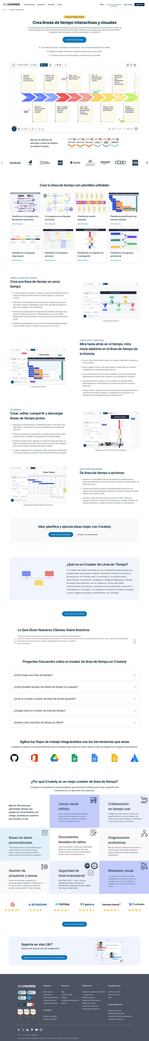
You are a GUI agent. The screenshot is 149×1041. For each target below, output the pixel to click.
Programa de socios (49, 1000)
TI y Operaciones (87, 995)
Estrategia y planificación (116, 1013)
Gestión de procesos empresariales (119, 1016)
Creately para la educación (91, 1009)
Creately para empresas (116, 1019)
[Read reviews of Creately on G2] (30, 1004)
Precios (59, 4)
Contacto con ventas (113, 4)
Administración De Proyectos (91, 1000)
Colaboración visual (114, 1011)
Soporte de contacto (50, 1019)
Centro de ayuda (66, 995)
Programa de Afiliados (50, 1003)
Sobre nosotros (48, 992)
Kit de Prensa (47, 995)
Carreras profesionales (50, 997)
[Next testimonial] (134, 641)
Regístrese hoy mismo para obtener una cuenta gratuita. (44, 957)
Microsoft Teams (114, 995)
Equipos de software (89, 1003)
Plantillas (51, 4)
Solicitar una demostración (87, 535)
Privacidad (25, 1035)
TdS (19, 1035)
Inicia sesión (128, 4)
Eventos (63, 1003)
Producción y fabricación (90, 1006)
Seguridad (34, 1035)
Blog (62, 992)
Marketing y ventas (88, 997)
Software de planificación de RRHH (93, 992)
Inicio (4, 9)
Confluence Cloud (114, 992)
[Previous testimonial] (15, 641)
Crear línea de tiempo (74, 40)
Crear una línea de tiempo (61, 535)
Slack (109, 997)
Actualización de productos (70, 1000)
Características (29, 4)
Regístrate (139, 4)
